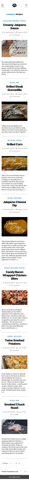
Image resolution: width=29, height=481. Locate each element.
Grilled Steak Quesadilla (14, 88)
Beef (17, 82)
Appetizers (18, 198)
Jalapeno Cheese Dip (14, 203)
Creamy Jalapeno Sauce (14, 26)
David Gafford (10, 32)
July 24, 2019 (22, 348)
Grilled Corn (14, 144)
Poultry (22, 268)
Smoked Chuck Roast (14, 406)
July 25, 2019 (22, 282)
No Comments (16, 35)
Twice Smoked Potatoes (14, 342)
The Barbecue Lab (12, 471)
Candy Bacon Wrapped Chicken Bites (15, 275)
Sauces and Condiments (11, 20)
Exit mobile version (14, 477)
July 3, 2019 (22, 412)
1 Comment (15, 350)
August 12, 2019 (22, 32)
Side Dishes (11, 140)
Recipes (23, 20)
